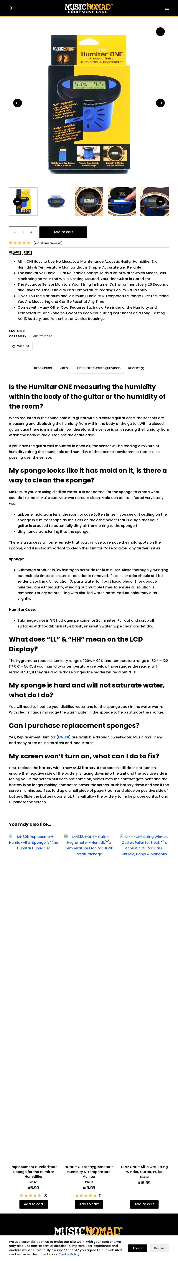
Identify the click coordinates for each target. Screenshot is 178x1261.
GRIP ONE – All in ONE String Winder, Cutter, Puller (144, 1169)
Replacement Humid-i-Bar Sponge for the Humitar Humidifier (34, 1172)
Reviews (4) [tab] (136, 368)
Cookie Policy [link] (68, 1254)
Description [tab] (43, 368)
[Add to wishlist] (51, 840)
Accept (137, 1248)
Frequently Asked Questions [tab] (98, 368)
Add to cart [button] (33, 1204)
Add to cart (63, 232)
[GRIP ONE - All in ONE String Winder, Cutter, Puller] (144, 996)
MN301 (63, 737)
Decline (159, 1248)
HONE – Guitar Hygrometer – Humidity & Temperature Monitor (89, 1172)
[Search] (10, 8)
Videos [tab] (64, 368)
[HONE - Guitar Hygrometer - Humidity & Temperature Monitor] (89, 996)
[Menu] (167, 8)
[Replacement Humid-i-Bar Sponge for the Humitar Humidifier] (33, 996)
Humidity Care (40, 336)
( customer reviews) (48, 243)
